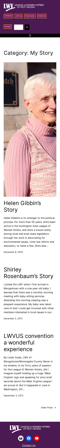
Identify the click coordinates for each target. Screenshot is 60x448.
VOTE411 (8, 16)
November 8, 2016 (13, 252)
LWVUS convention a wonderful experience (29, 342)
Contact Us (28, 445)
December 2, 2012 (13, 318)
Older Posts (48, 407)
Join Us (18, 16)
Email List (41, 16)
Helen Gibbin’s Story (22, 206)
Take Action (29, 16)
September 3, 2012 (13, 395)
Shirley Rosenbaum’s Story (28, 272)
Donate (7, 27)
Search (27, 27)
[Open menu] (30, 35)
